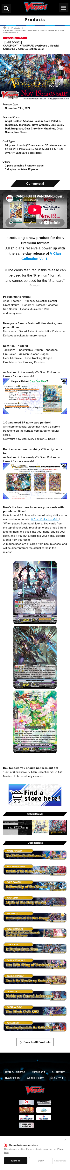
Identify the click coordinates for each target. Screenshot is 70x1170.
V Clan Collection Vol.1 (45, 519)
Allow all (15, 1160)
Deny (41, 1160)
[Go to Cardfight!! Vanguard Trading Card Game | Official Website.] (4, 27)
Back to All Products (37, 1042)
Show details (60, 1161)
